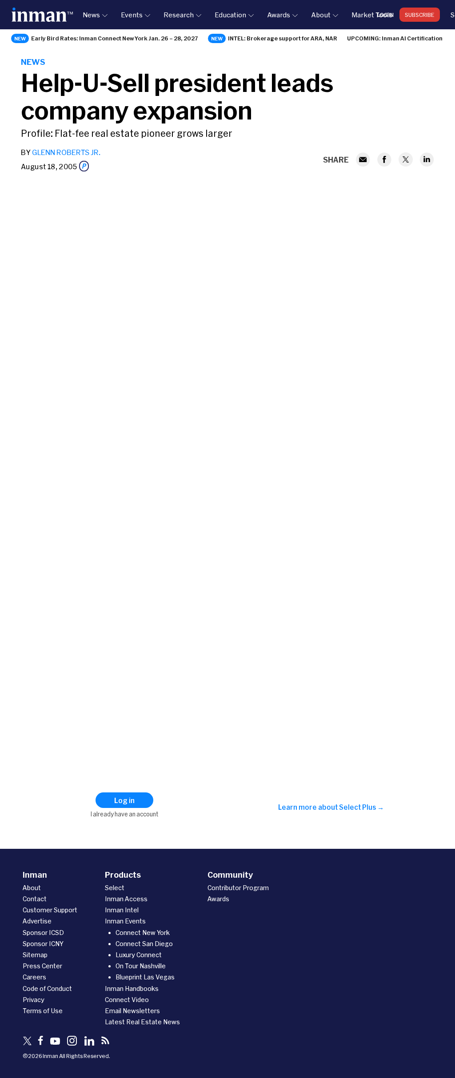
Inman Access (126, 899)
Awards (278, 15)
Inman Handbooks (132, 988)
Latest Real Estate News (142, 1022)
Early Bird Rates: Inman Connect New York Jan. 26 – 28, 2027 (114, 38)
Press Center (42, 966)
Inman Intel (122, 910)
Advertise (37, 921)
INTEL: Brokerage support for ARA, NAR (282, 38)
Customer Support (50, 910)
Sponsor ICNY (43, 943)
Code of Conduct (47, 988)
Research (179, 15)
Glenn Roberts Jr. (66, 152)
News (91, 15)
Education (230, 15)
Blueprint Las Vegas (145, 977)
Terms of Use (43, 1010)
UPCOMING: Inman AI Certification (395, 38)
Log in (385, 15)
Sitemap (35, 955)
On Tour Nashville (141, 966)
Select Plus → (361, 807)
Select (114, 887)
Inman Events (125, 921)
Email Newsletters (132, 1010)
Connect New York (143, 932)
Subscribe (420, 15)
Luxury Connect (139, 955)
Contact (35, 899)
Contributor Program (238, 887)
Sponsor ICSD (43, 932)
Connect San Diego (144, 943)
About (321, 15)
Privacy (33, 999)
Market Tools (371, 15)
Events (132, 15)
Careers (34, 977)
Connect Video (127, 999)
